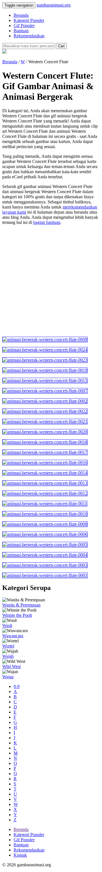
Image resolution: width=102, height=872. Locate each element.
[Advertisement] (51, 281)
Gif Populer (24, 25)
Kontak (20, 855)
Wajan (8, 676)
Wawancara (12, 635)
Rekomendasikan (29, 35)
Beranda (21, 15)
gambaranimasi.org (54, 5)
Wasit (7, 625)
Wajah (8, 656)
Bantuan (21, 30)
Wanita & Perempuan (21, 605)
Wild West (11, 666)
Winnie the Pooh (17, 615)
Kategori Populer (29, 20)
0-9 (17, 686)
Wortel (8, 646)
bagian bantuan (46, 222)
